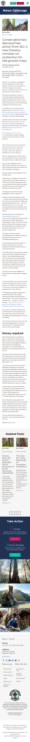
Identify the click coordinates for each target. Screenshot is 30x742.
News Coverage (7, 35)
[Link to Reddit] (18, 660)
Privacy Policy (6, 657)
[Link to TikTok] (12, 660)
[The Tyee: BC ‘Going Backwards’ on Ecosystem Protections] (22, 442)
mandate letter (15, 205)
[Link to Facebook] (3, 660)
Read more (5, 503)
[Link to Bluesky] (16, 660)
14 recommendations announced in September (13, 216)
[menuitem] (13, 7)
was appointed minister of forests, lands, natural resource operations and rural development (13, 112)
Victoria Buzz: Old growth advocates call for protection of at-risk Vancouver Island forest (8, 464)
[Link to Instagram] (6, 660)
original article (11, 423)
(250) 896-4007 (7, 645)
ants (12, 362)
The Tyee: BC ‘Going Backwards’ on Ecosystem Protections (21, 461)
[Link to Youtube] (9, 660)
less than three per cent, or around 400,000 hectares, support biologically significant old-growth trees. (13, 304)
